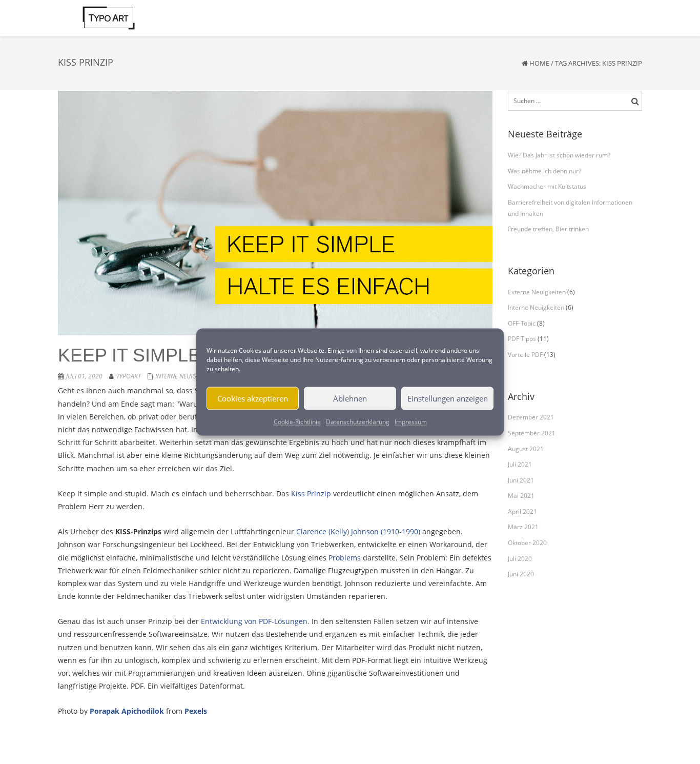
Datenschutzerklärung (357, 421)
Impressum (411, 421)
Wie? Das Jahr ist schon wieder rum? (559, 155)
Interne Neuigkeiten (185, 376)
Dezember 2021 (531, 417)
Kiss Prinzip (311, 493)
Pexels (195, 711)
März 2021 (523, 526)
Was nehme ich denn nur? (544, 171)
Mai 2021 (521, 495)
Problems (344, 557)
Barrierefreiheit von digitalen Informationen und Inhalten (570, 208)
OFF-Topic (522, 323)
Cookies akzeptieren (252, 398)
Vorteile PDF (525, 354)
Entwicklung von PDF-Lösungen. (255, 621)
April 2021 (522, 511)
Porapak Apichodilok (127, 711)
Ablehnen (350, 398)
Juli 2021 (520, 464)
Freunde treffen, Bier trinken (548, 229)
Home (539, 63)
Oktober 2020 (527, 542)
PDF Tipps (522, 338)
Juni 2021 (521, 480)
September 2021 (531, 433)
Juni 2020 (521, 574)
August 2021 (526, 449)
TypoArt (128, 376)
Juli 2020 (520, 558)
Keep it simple (129, 355)
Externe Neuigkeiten (537, 292)
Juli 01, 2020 (84, 376)
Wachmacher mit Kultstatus (547, 186)
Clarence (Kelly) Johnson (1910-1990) (358, 531)
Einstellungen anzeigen (447, 398)
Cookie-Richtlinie (297, 421)
